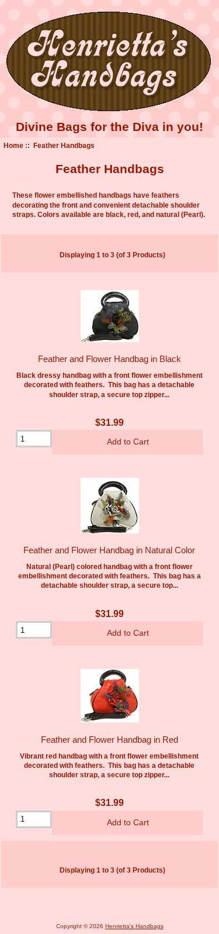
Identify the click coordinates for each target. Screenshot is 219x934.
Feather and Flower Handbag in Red (109, 740)
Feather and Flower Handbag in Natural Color (109, 550)
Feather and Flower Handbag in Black (109, 359)
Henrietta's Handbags (134, 926)
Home (13, 145)
